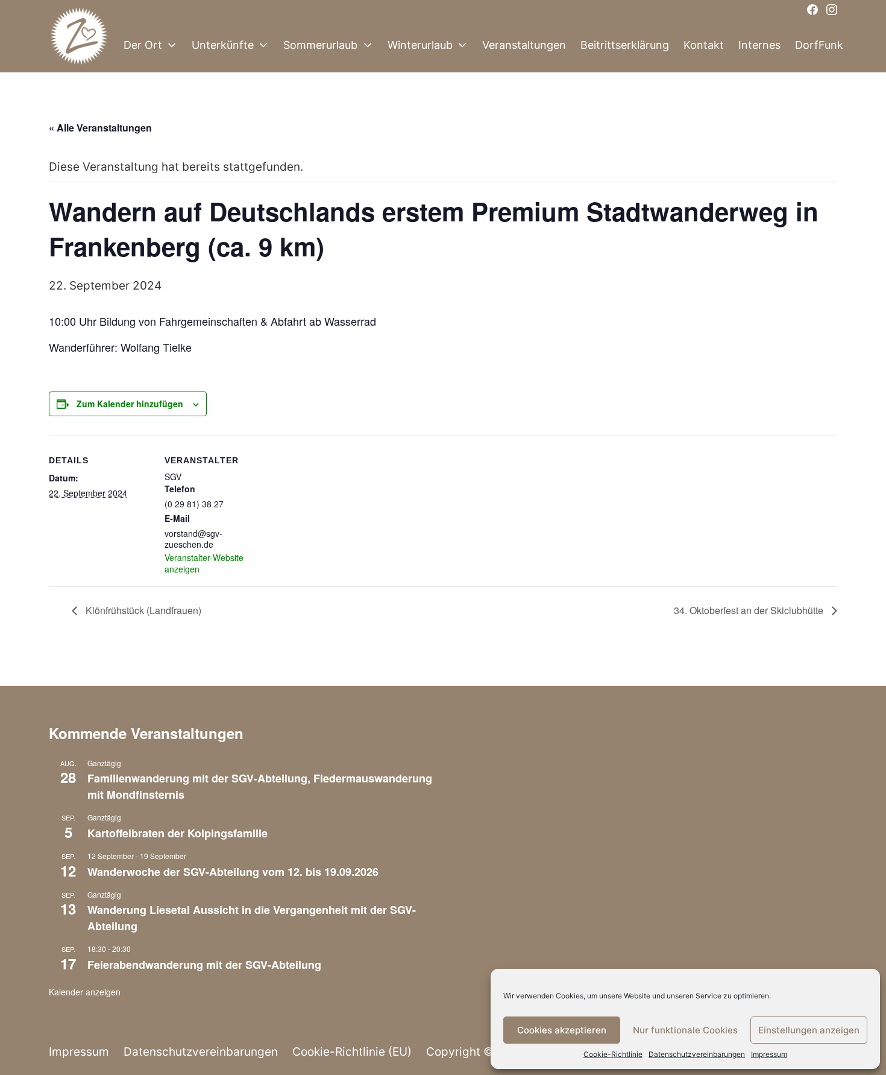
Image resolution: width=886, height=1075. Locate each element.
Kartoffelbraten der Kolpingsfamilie (177, 833)
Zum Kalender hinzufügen (130, 404)
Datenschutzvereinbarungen (697, 1054)
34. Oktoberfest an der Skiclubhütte (750, 610)
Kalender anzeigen (85, 992)
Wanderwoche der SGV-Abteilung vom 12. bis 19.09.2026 (233, 872)
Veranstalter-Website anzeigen (204, 562)
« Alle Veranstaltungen (100, 128)
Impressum (769, 1054)
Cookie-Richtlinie (613, 1054)
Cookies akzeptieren (561, 1030)
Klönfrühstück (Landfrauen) (142, 610)
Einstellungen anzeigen (808, 1030)
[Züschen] (79, 45)
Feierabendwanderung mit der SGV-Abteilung (204, 964)
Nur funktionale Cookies (685, 1030)
